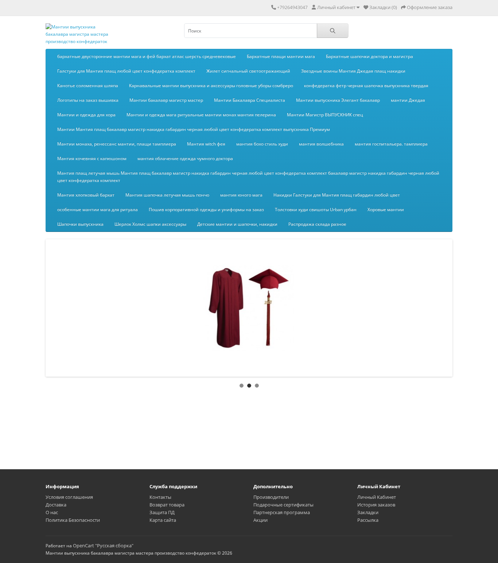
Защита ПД (162, 512)
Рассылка (367, 520)
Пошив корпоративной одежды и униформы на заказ (206, 209)
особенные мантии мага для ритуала (97, 209)
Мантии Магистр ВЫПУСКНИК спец (325, 115)
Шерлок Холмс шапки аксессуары (150, 224)
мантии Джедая (408, 100)
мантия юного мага (241, 195)
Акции (260, 520)
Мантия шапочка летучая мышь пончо (167, 195)
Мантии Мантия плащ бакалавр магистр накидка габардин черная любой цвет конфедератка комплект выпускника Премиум (193, 129)
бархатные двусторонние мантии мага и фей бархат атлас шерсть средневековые (146, 56)
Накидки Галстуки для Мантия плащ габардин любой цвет (336, 195)
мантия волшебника (321, 144)
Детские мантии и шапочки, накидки (237, 224)
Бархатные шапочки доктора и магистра (369, 56)
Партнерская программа (281, 512)
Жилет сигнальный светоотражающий (248, 71)
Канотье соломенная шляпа (87, 85)
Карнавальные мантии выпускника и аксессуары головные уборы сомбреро (211, 85)
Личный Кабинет (376, 497)
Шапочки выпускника (80, 224)
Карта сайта (162, 520)
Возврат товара (166, 504)
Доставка (56, 504)
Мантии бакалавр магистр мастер (166, 100)
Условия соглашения (69, 497)
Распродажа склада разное (317, 224)
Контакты (160, 497)
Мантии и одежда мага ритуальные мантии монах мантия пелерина (201, 115)
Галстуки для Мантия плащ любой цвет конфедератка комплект (126, 71)
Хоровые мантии (385, 209)
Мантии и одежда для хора (86, 115)
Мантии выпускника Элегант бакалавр (338, 100)
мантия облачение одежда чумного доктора (185, 158)
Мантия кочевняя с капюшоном (92, 158)
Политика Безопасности (73, 520)
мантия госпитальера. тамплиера (391, 144)
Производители (271, 497)
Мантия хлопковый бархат (85, 195)
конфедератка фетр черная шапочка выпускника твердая (366, 85)
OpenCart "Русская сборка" (103, 545)
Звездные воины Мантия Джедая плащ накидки (353, 71)
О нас (52, 512)
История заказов (376, 504)
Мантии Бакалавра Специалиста (249, 100)
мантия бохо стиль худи (262, 144)
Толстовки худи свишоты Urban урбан (316, 209)
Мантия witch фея (206, 144)
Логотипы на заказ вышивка (87, 100)
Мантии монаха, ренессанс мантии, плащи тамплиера (116, 144)
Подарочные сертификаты (283, 504)
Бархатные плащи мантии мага (281, 56)
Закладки (367, 512)
